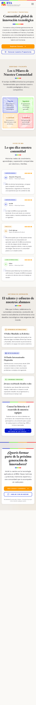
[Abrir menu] (32, 4)
